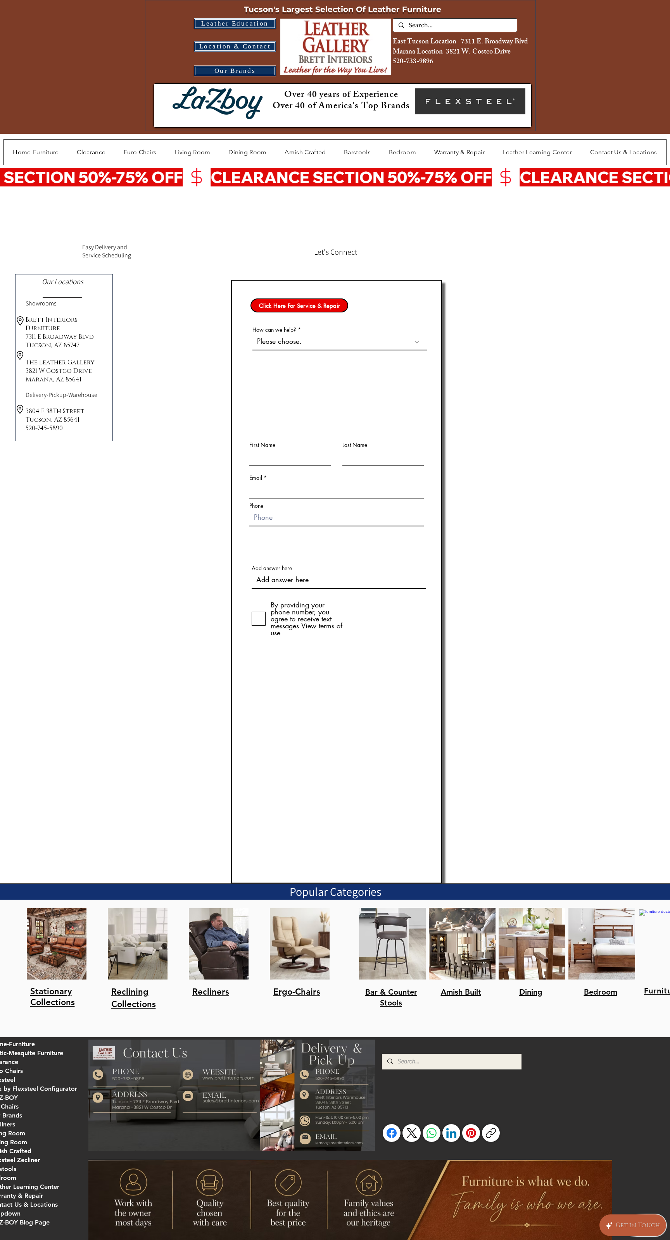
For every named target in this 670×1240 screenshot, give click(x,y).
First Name (262, 445)
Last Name (354, 445)
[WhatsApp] (431, 1133)
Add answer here (272, 568)
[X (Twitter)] (411, 1133)
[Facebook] (392, 1133)
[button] (192, 152)
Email (255, 478)
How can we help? (274, 330)
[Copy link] (491, 1133)
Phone (256, 506)
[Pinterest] (471, 1133)
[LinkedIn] (451, 1133)
